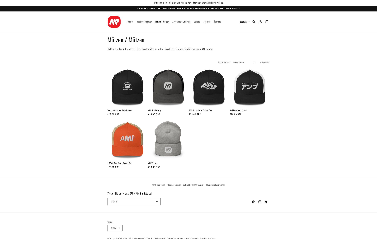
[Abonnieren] (157, 201)
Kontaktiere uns (158, 184)
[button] (254, 22)
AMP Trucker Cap (154, 110)
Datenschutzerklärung (176, 238)
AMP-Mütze (152, 163)
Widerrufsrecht (160, 238)
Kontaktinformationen (208, 238)
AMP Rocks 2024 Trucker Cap (200, 110)
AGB (187, 238)
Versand (195, 238)
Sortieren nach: (224, 62)
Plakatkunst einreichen (215, 184)
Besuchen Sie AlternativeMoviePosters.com (185, 184)
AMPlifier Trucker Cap (238, 110)
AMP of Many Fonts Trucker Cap (120, 163)
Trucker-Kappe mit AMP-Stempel (120, 110)
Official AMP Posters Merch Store (126, 238)
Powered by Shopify (145, 238)
